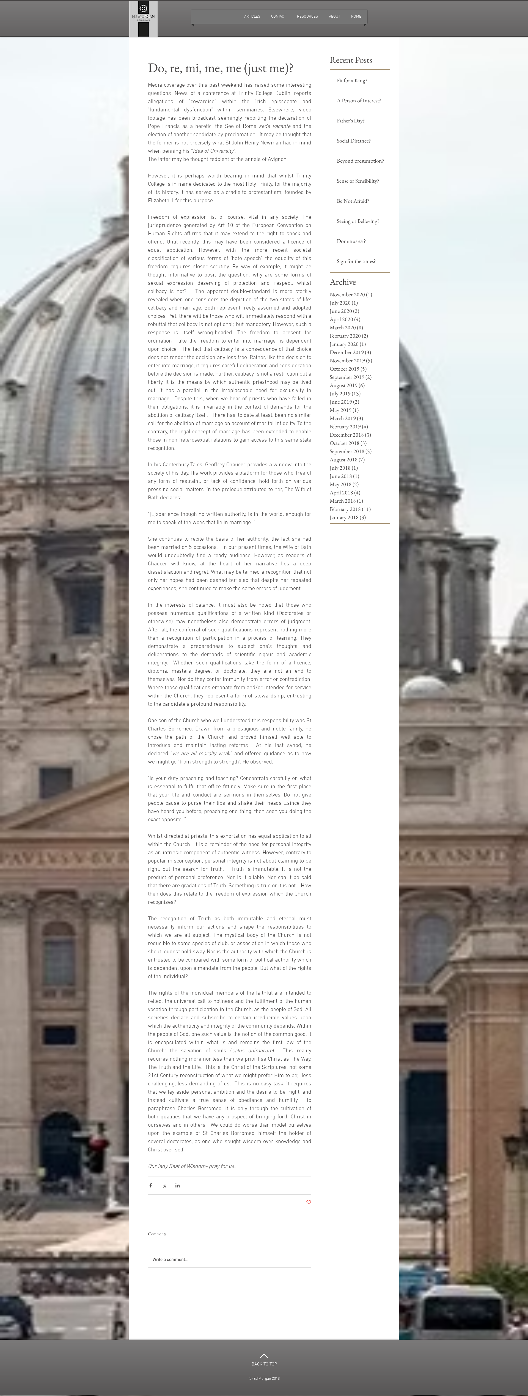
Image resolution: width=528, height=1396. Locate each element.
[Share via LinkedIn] (177, 1185)
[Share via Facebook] (150, 1185)
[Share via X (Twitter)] (164, 1185)
